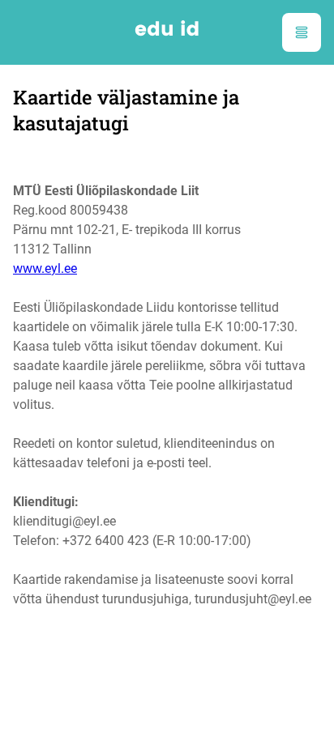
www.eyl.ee (45, 268)
